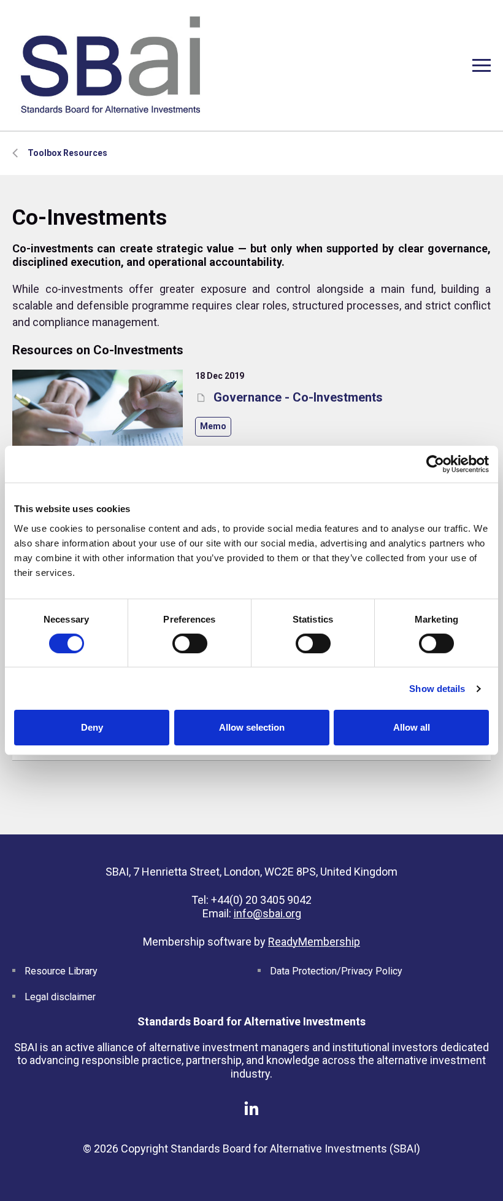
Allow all (411, 727)
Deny (92, 727)
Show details (437, 688)
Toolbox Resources (67, 153)
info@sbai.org (267, 913)
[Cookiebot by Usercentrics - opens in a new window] (435, 464)
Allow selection (252, 727)
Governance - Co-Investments (296, 397)
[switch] (189, 643)
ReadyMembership (314, 941)
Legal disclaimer (60, 997)
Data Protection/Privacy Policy (336, 971)
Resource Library (61, 971)
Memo (213, 426)
